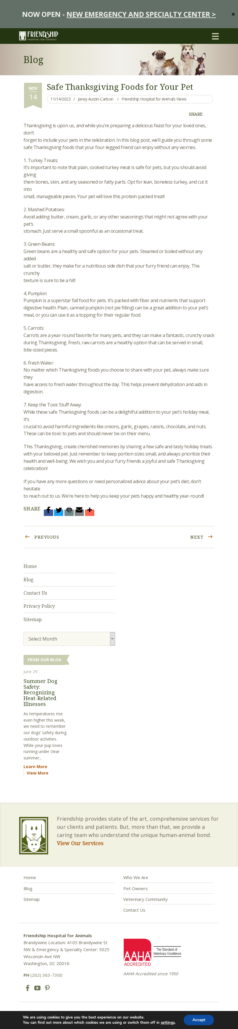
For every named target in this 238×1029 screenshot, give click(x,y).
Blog (29, 579)
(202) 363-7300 (43, 975)
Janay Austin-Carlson (95, 99)
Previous (46, 537)
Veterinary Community (145, 899)
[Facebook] (48, 513)
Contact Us (35, 593)
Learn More (35, 766)
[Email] (79, 513)
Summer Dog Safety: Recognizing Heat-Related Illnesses (40, 692)
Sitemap (33, 619)
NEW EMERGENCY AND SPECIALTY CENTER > (141, 14)
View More (37, 773)
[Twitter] (58, 513)
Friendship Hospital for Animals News (154, 99)
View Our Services (80, 843)
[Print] (69, 513)
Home (30, 566)
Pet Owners (135, 888)
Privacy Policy (39, 606)
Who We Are (135, 877)
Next (197, 537)
